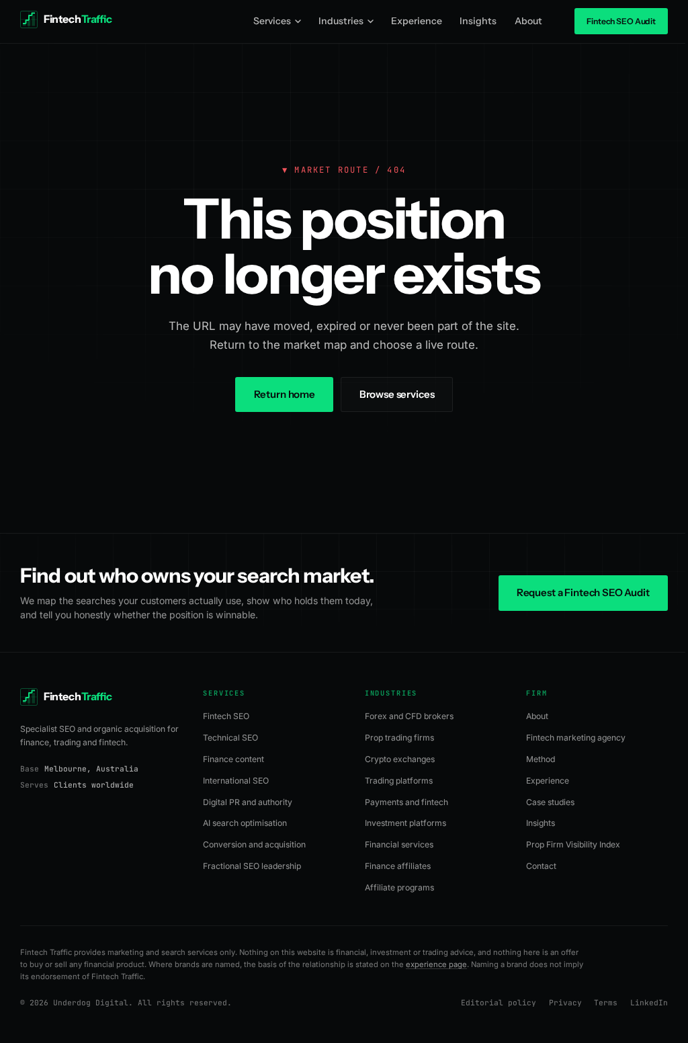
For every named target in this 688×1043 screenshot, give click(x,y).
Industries (340, 21)
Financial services (399, 844)
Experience (416, 21)
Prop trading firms (399, 738)
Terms (605, 1002)
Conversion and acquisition (254, 844)
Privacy (565, 1002)
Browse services (397, 394)
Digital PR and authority (247, 802)
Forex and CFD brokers (409, 716)
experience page (436, 964)
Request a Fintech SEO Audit (583, 592)
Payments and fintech (406, 802)
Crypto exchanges (400, 759)
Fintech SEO (226, 716)
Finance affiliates (398, 866)
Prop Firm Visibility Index (573, 844)
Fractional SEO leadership (252, 866)
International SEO (236, 781)
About (528, 21)
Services (272, 21)
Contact (541, 866)
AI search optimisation (245, 823)
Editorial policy (498, 1002)
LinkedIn (649, 1002)
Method (540, 759)
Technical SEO (230, 738)
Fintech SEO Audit (621, 21)
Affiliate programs (399, 887)
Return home (284, 394)
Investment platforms (405, 823)
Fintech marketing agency (576, 738)
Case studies (550, 802)
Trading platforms (399, 781)
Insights (478, 21)
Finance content (233, 759)
